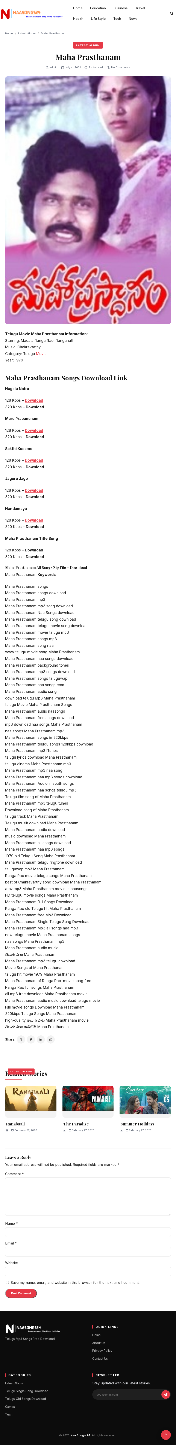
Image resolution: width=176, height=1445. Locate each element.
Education (98, 8)
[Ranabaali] (30, 1102)
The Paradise (76, 1124)
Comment (14, 1174)
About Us (98, 1343)
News (133, 19)
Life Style (98, 19)
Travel (140, 8)
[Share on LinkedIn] (41, 1039)
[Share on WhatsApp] (51, 1039)
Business (120, 8)
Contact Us (100, 1358)
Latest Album (27, 33)
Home (77, 8)
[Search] (171, 13)
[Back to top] (166, 1435)
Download (34, 400)
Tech (117, 19)
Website (11, 1263)
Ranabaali (15, 1124)
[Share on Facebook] (31, 1039)
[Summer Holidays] (145, 1102)
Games (10, 1406)
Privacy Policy (102, 1350)
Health (78, 19)
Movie (41, 354)
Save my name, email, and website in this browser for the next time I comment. (75, 1282)
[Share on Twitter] (21, 1039)
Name (11, 1223)
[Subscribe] (165, 1394)
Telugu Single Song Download (26, 1391)
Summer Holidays (137, 1124)
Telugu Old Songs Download (25, 1399)
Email (11, 1243)
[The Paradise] (88, 1102)
